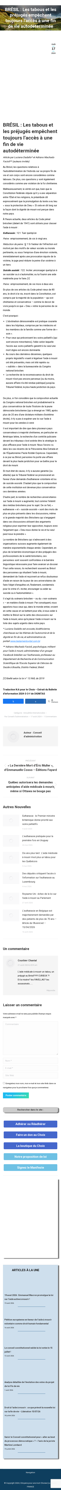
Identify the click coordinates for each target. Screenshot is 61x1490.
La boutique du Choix (30, 1146)
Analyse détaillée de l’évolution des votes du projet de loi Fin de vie (29, 1384)
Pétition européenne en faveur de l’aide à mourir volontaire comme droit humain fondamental (28, 1322)
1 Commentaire (50, 716)
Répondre (51, 990)
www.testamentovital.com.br (25, 641)
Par (16, 716)
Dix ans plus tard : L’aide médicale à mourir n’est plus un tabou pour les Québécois (39, 857)
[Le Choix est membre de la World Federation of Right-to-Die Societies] (30, 1479)
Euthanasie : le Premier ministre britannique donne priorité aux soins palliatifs (38, 819)
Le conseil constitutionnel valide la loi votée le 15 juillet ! (28, 1350)
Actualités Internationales (34, 713)
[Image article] (11, 820)
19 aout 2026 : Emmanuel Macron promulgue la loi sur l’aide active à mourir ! (28, 1297)
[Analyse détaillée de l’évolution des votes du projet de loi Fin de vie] (31, 1370)
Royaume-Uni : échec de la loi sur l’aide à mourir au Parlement (39, 896)
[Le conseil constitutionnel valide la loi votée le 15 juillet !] (30, 1339)
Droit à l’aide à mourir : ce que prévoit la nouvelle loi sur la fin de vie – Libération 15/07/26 (29, 1409)
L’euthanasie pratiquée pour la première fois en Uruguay (37, 838)
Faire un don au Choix (30, 1135)
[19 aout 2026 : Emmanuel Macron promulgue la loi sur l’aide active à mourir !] (30, 1283)
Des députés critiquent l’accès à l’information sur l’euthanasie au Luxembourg (39, 877)
